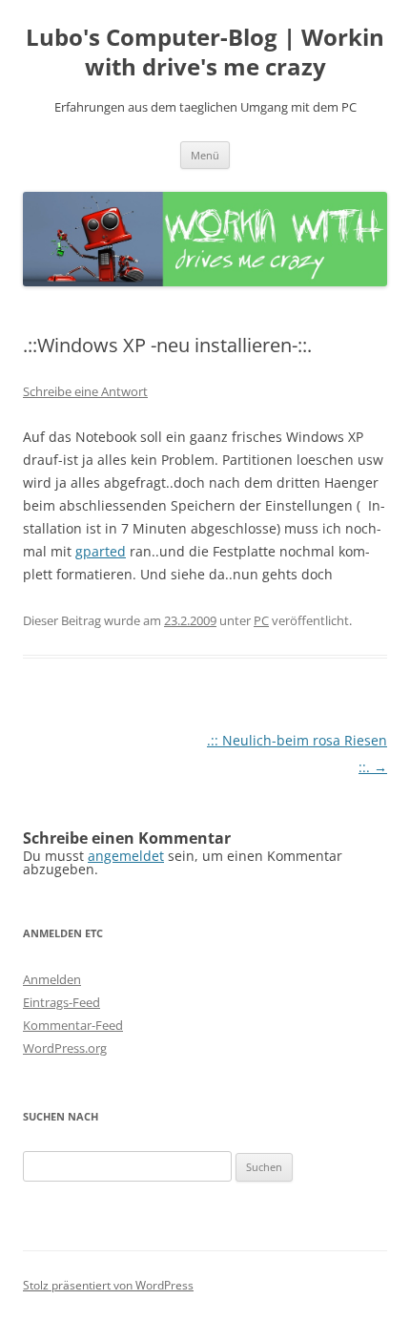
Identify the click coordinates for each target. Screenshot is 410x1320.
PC (261, 620)
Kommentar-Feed (73, 1025)
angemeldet (126, 856)
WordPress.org (65, 1048)
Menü (205, 155)
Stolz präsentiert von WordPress (108, 1285)
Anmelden (52, 979)
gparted (100, 551)
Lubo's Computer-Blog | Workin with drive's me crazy (205, 52)
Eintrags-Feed (61, 1002)
